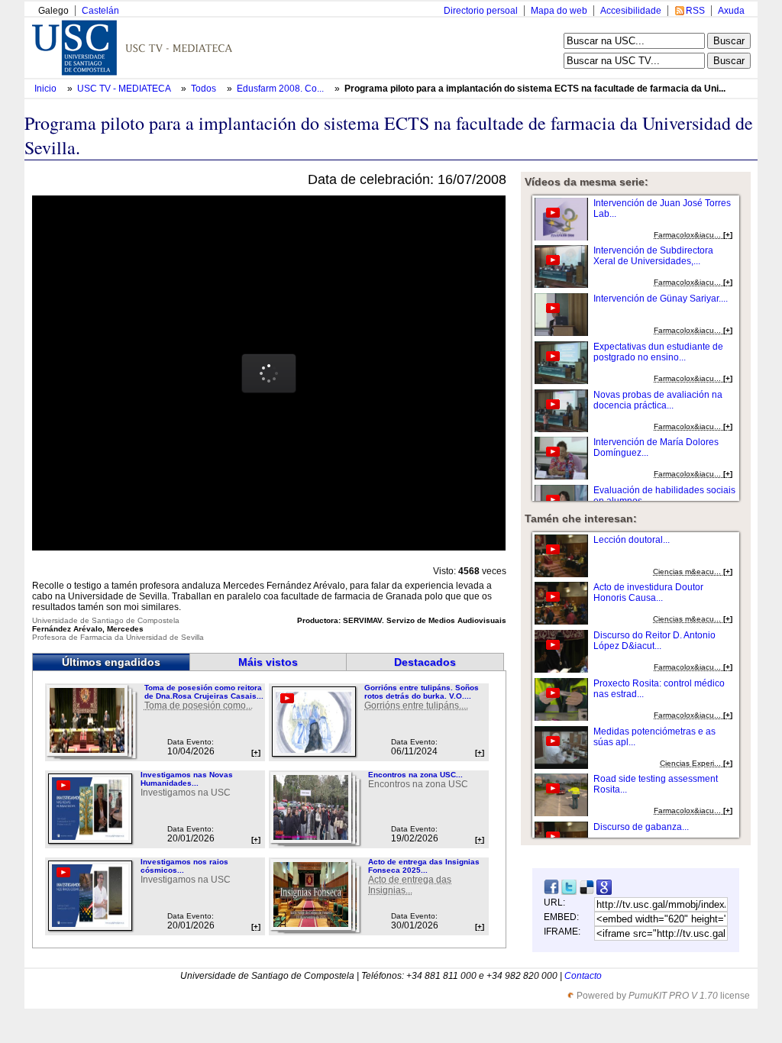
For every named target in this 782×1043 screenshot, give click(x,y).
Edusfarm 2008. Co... (280, 88)
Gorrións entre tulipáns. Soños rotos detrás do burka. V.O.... (421, 691)
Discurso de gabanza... (641, 827)
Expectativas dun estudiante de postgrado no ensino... (658, 352)
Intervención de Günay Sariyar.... (660, 298)
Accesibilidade (630, 10)
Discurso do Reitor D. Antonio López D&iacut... (654, 640)
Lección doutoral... (631, 539)
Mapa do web (559, 10)
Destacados (425, 662)
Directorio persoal (481, 10)
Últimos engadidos (111, 662)
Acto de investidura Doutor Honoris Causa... (648, 592)
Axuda (731, 10)
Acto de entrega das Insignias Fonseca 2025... (424, 865)
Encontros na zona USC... (415, 774)
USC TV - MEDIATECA (125, 88)
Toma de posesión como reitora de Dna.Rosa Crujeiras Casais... (203, 691)
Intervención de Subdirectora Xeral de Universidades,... (653, 255)
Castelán (100, 10)
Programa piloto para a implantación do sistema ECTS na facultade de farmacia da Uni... (534, 88)
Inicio (46, 88)
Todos (204, 88)
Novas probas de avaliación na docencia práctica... (657, 400)
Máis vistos (268, 662)
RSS (695, 10)
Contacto (583, 975)
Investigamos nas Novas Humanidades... (187, 778)
